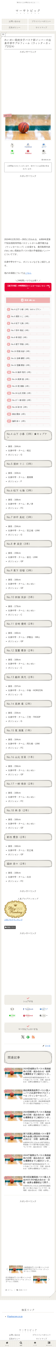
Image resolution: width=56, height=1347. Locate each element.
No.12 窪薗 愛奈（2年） (21, 365)
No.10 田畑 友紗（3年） (21, 351)
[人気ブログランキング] (15, 909)
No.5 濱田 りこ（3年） (20, 316)
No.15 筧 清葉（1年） (21, 386)
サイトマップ (41, 1339)
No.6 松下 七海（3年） (20, 323)
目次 (26, 300)
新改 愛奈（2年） (19, 414)
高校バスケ (11, 927)
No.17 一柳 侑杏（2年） (22, 400)
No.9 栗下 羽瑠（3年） (20, 344)
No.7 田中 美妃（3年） (20, 330)
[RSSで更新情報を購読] (33, 1037)
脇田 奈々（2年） (19, 421)
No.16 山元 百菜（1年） (22, 393)
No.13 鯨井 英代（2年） (22, 372)
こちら (28, 273)
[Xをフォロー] (23, 1037)
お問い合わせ (14, 1335)
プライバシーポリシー (41, 1335)
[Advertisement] (28, 82)
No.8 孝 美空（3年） (19, 337)
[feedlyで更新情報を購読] (28, 1037)
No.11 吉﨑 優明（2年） (21, 358)
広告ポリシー (14, 1339)
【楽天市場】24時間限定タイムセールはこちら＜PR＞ (28, 287)
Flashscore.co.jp (15, 1316)
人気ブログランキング (13, 920)
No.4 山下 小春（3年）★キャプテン (26, 309)
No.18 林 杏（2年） (20, 407)
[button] (43, 152)
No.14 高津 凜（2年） (21, 379)
